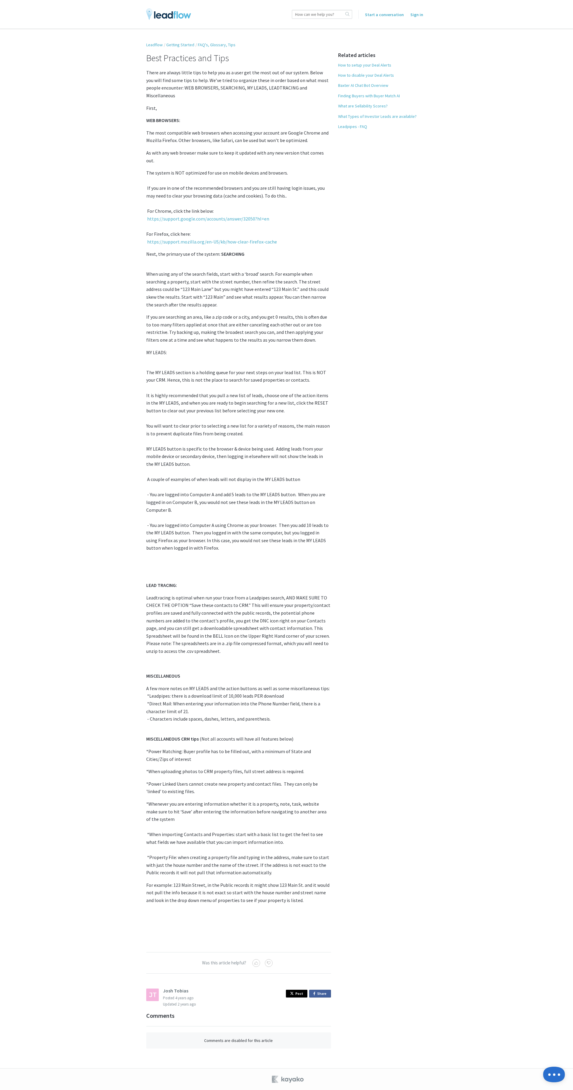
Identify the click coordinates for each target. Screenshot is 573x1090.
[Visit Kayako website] (288, 1079)
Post (299, 993)
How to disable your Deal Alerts (366, 75)
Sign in (416, 14)
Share (323, 994)
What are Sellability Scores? (363, 106)
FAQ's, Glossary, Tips (216, 44)
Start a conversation (384, 14)
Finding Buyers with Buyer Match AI (369, 95)
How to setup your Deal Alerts (364, 65)
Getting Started (180, 44)
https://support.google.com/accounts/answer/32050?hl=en (207, 219)
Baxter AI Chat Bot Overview (363, 85)
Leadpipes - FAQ (352, 126)
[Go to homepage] (168, 14)
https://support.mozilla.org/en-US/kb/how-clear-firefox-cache (211, 242)
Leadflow (154, 44)
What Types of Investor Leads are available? (377, 116)
